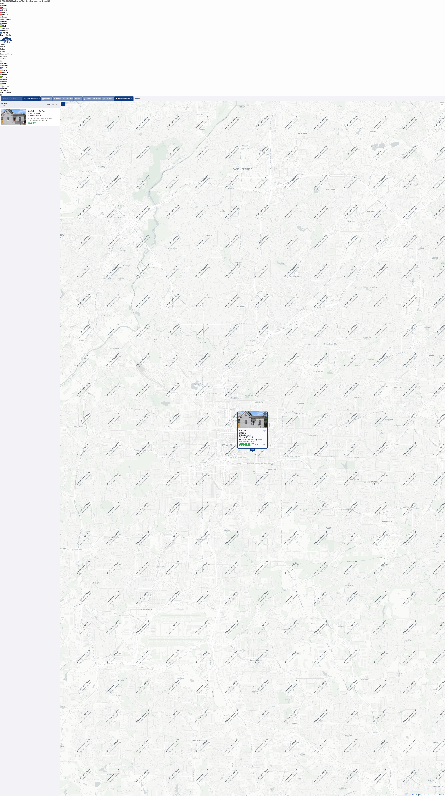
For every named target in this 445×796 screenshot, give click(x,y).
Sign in (8, 35)
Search (2, 47)
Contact (3, 59)
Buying (2, 51)
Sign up (2, 35)
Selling (2, 49)
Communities (5, 54)
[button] (442, 104)
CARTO (442, 795)
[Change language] (2, 3)
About (2, 56)
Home (2, 44)
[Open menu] (1, 95)
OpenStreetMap (425, 795)
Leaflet (415, 795)
